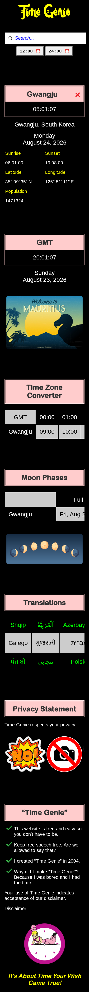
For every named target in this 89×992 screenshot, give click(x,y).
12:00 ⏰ (30, 51)
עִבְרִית (79, 642)
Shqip (18, 624)
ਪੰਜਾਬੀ (18, 661)
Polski (79, 661)
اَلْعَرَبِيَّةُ (45, 624)
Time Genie (44, 12)
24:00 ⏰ (59, 51)
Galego (18, 642)
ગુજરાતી (45, 642)
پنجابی (45, 661)
